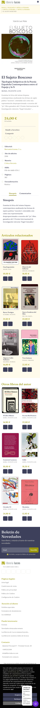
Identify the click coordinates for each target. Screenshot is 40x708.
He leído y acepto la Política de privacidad (22, 554)
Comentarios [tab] (25, 193)
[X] (13, 571)
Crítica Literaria (9, 9)
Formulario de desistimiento (11, 611)
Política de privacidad (9, 590)
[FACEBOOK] (3, 571)
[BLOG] (18, 571)
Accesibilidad (6, 615)
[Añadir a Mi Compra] (5, 278)
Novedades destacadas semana (12, 628)
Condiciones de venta (9, 586)
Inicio (3, 7)
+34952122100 (7, 649)
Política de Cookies (8, 593)
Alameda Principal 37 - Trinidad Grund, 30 (17, 646)
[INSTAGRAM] (8, 571)
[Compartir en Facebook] (6, 137)
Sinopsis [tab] (12, 193)
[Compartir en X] (10, 137)
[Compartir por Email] (18, 137)
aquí (12, 689)
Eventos (4, 625)
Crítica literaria (23, 9)
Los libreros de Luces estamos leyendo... (15, 632)
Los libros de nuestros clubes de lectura (15, 636)
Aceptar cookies (20, 695)
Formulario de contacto (10, 657)
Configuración (20, 703)
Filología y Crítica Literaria (18, 7)
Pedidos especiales (8, 607)
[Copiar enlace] (22, 137)
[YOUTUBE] (23, 571)
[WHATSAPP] (28, 571)
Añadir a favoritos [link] (12, 130)
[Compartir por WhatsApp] (14, 137)
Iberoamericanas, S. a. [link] (12, 149)
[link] (10, 278)
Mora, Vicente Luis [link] (11, 91)
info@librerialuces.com (10, 653)
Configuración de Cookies (10, 597)
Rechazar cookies (20, 699)
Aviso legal (5, 582)
